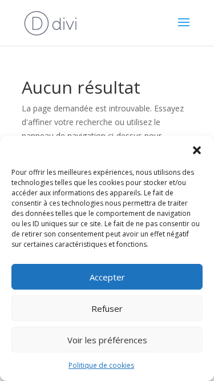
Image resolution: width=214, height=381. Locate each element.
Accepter (107, 277)
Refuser (107, 308)
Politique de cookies (101, 365)
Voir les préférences (107, 340)
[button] (197, 150)
